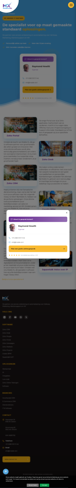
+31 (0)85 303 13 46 (18, 238)
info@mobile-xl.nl (17, 242)
